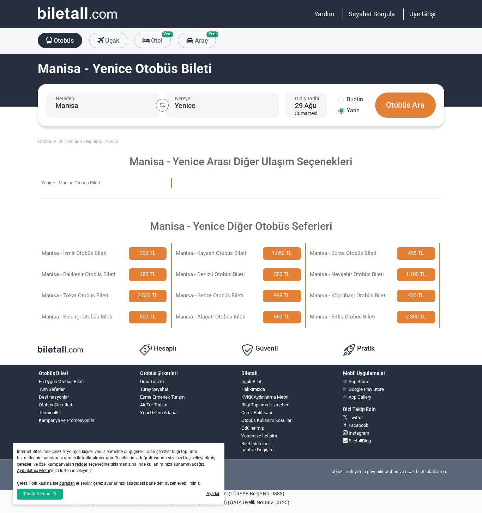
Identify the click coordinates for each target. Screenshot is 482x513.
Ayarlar (212, 493)
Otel (160, 38)
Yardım (324, 14)
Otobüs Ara (405, 105)
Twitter (355, 417)
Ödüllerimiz (252, 428)
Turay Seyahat (154, 389)
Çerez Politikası (256, 412)
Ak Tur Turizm (153, 404)
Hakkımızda (253, 389)
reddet (81, 464)
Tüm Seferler (52, 389)
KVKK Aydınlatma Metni (264, 397)
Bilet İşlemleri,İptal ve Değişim (257, 446)
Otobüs (63, 40)
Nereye (182, 98)
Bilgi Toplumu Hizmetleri (265, 404)
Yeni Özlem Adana (158, 412)
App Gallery (359, 397)
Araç (204, 38)
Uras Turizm (152, 381)
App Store (358, 381)
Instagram (358, 433)
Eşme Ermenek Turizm (162, 397)
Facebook (358, 425)
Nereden (65, 98)
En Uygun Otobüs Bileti (61, 381)
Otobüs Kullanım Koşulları (267, 420)
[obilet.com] (77, 19)
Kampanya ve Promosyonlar (66, 420)
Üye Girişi (422, 14)
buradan (67, 483)
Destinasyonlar (54, 397)
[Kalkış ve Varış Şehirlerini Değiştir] (162, 105)
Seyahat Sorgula (372, 14)
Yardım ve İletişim (259, 436)
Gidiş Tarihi (307, 98)
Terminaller (50, 412)
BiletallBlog (359, 440)
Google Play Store (366, 389)
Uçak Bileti (252, 381)
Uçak (111, 40)
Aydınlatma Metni (33, 470)
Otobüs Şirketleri (55, 404)
